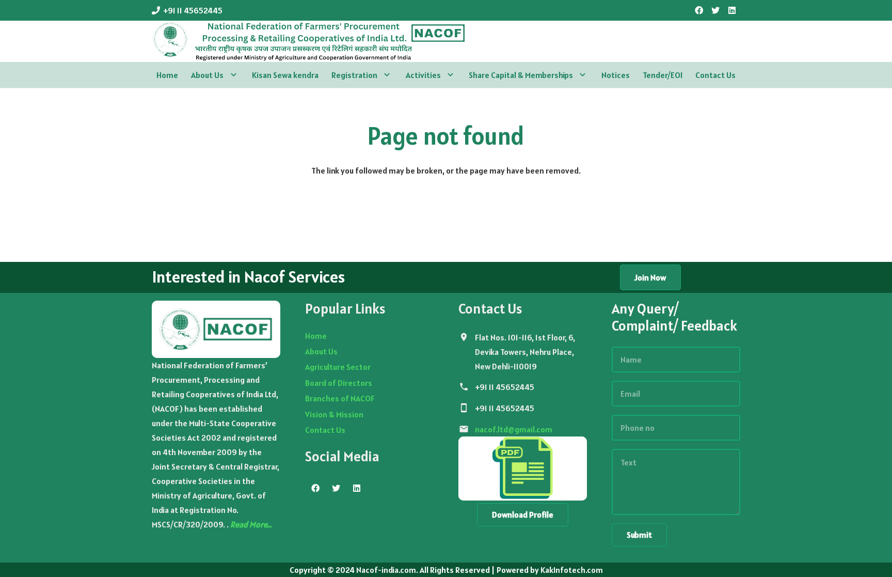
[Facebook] (699, 10)
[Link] (309, 41)
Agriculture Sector (338, 367)
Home (316, 336)
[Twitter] (715, 10)
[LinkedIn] (732, 10)
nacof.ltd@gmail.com (513, 429)
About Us (321, 351)
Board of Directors (338, 383)
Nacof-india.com (386, 570)
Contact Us (325, 430)
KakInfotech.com (571, 570)
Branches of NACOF (340, 398)
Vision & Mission (334, 414)
